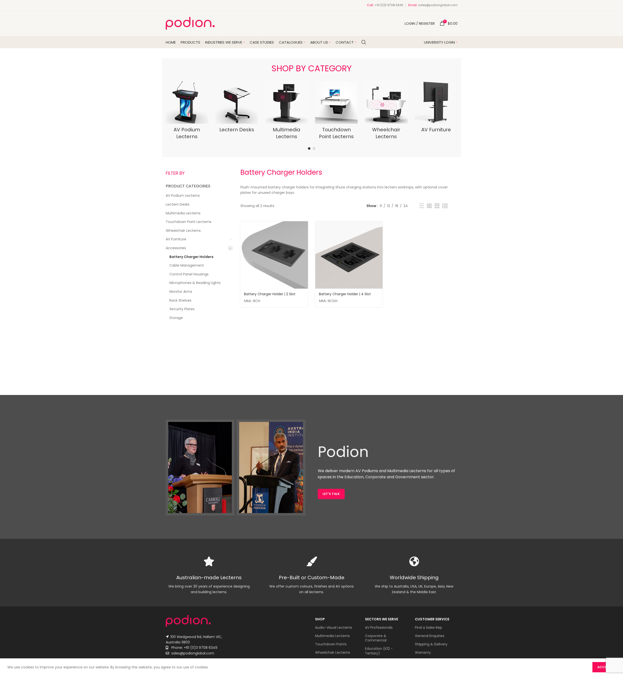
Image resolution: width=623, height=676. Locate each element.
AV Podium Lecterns (183, 195)
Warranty (423, 652)
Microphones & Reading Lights (195, 282)
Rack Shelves (180, 300)
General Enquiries (429, 635)
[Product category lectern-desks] (236, 108)
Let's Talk (331, 494)
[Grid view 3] (437, 206)
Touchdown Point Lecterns (188, 221)
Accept (604, 667)
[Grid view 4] (444, 206)
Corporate (375, 477)
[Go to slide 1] (309, 148)
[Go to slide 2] (314, 148)
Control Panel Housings (189, 274)
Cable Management (186, 265)
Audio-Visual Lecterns (333, 627)
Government (407, 477)
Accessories (176, 248)
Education (354, 477)
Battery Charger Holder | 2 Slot (269, 294)
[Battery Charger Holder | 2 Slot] (274, 255)
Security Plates (182, 309)
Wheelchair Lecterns (183, 230)
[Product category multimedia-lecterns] (286, 111)
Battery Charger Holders (191, 256)
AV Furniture (176, 239)
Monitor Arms (180, 291)
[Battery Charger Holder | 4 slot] (349, 255)
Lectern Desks (177, 204)
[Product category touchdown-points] (336, 111)
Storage (176, 317)
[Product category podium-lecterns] (187, 111)
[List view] (421, 206)
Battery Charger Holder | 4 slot (345, 294)
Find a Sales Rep (428, 627)
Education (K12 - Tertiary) (379, 650)
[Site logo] (190, 23)
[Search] (364, 42)
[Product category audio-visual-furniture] (436, 108)
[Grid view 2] (429, 206)
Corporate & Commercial (376, 638)
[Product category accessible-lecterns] (386, 111)
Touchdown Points (331, 644)
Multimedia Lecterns (183, 213)
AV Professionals (379, 627)
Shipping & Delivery (431, 644)
